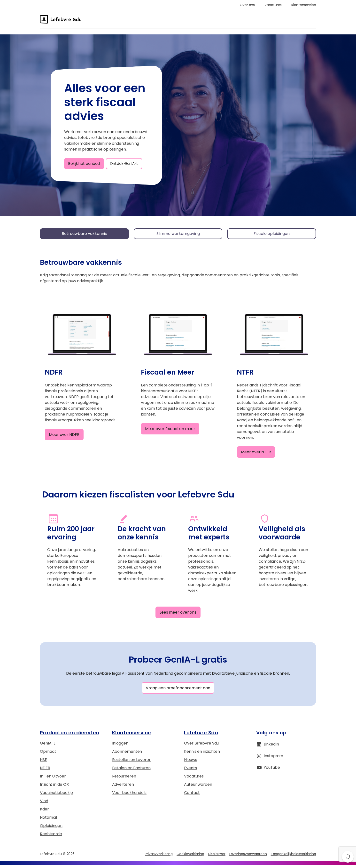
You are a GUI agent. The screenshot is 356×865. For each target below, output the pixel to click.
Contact (192, 792)
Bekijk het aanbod (84, 163)
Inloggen (120, 743)
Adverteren (123, 784)
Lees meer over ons (178, 612)
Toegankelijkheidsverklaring (293, 853)
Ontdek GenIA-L (124, 163)
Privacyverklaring (159, 853)
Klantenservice (131, 732)
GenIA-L (47, 743)
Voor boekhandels (129, 792)
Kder (44, 809)
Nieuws (190, 759)
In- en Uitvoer (53, 776)
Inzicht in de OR (54, 784)
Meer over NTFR (256, 452)
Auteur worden (198, 784)
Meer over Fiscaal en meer (170, 429)
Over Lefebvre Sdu (201, 743)
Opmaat (48, 751)
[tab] (84, 234)
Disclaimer (216, 853)
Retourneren (124, 776)
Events (190, 768)
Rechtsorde (51, 834)
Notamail (48, 817)
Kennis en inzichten (202, 751)
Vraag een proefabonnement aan (178, 688)
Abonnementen (127, 751)
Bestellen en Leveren (131, 759)
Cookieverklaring (190, 853)
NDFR (45, 768)
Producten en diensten (69, 732)
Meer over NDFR (64, 434)
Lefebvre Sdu (201, 732)
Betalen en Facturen (131, 768)
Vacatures (194, 776)
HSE (43, 759)
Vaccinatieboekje (56, 792)
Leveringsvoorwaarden (248, 853)
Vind (44, 801)
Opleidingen (51, 825)
